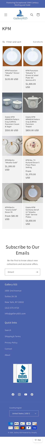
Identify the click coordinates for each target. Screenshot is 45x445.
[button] (6, 15)
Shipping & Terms (13, 336)
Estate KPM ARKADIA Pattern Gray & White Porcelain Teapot (33, 122)
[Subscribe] (37, 272)
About (7, 355)
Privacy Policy (11, 342)
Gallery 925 (18, 433)
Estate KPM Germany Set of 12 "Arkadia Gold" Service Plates (32, 212)
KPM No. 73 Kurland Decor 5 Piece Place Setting (32, 163)
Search (8, 330)
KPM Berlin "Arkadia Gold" (11, 161)
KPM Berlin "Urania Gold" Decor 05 (11, 209)
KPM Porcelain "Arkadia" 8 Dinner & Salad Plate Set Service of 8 (32, 75)
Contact (8, 348)
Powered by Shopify (29, 433)
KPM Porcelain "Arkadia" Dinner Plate (12, 72)
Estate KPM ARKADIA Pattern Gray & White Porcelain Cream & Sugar (12, 122)
